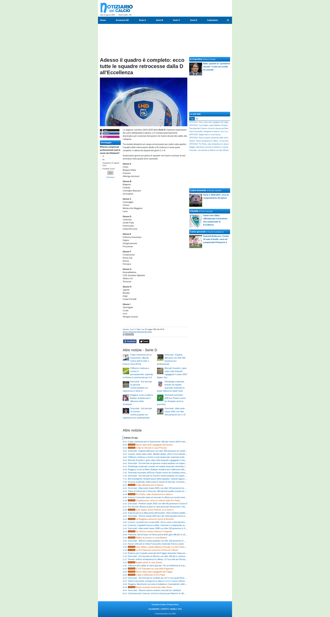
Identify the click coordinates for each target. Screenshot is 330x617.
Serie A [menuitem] (142, 20)
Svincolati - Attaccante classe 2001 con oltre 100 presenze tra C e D (175, 411)
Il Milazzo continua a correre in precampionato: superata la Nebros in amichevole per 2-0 (168, 457)
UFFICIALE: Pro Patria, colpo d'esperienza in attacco (209, 144)
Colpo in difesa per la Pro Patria (147, 575)
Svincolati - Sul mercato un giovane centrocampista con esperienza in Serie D (163, 463)
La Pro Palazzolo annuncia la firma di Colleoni (153, 550)
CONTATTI (165, 609)
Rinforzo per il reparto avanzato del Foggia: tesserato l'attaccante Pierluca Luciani (165, 553)
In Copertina (196, 59)
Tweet (145, 341)
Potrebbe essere (108, 169)
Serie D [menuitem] (193, 20)
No (103, 160)
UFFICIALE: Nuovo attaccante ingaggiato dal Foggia (208, 122)
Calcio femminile (198, 190)
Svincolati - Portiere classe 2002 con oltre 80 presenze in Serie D (157, 504)
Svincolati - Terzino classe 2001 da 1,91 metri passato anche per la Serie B (162, 516)
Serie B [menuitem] (159, 20)
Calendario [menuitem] (212, 20)
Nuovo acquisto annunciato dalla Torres (150, 587)
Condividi (130, 341)
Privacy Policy (173, 605)
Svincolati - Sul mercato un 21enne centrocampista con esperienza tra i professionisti (166, 476)
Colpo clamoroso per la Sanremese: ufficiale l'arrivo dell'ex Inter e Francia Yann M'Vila (167, 442)
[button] (110, 173)
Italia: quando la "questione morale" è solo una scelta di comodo (216, 66)
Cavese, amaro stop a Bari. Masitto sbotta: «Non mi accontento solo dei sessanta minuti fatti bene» (173, 454)
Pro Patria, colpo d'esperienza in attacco (151, 494)
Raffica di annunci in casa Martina (148, 538)
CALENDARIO (153, 609)
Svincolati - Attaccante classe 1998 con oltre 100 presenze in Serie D (159, 528)
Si (103, 156)
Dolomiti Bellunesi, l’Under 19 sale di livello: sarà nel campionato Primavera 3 (216, 239)
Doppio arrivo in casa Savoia (145, 562)
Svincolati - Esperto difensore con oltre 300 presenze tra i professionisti (160, 451)
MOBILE (173, 609)
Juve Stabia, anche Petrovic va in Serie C (151, 510)
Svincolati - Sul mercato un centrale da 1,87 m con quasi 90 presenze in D (161, 578)
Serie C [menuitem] (176, 20)
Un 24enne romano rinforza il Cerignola (150, 531)
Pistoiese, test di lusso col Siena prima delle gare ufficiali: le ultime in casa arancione (166, 534)
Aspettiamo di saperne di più (110, 164)
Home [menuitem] (103, 20)
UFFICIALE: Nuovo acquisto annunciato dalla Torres (208, 138)
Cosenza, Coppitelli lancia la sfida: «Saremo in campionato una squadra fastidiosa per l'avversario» (173, 525)
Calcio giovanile (198, 232)
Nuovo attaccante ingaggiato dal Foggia (150, 572)
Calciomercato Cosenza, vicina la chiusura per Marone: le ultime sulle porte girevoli (166, 593)
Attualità (194, 211)
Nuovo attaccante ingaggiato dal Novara (151, 445)
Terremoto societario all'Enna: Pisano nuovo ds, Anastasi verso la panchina (162, 473)
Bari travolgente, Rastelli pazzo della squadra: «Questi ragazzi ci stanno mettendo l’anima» (169, 479)
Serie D (132, 329)
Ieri (197, 119)
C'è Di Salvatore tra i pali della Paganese (151, 569)
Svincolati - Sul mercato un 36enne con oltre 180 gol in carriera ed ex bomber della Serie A (169, 556)
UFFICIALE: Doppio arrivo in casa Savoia (204, 135)
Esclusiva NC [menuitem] (122, 20)
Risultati (110, 177)
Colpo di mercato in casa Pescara (148, 448)
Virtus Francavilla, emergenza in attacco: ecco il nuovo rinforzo (156, 581)
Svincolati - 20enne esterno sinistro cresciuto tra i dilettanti (154, 590)
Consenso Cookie (159, 605)
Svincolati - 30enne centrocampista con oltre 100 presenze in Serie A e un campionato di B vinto (171, 541)
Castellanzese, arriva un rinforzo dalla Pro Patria (154, 500)
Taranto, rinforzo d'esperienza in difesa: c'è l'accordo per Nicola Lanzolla (161, 559)
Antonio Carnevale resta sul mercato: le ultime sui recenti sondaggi (158, 497)
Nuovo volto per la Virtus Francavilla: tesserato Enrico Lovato (156, 544)
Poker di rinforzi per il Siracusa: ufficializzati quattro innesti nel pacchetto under (164, 491)
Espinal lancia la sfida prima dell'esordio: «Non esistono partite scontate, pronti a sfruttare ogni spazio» (174, 513)
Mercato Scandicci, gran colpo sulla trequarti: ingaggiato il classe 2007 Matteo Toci (165, 460)
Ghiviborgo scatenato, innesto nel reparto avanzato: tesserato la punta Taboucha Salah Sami (170, 466)
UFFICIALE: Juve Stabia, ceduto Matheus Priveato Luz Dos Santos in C (216, 125)
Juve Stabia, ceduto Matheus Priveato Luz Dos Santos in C (159, 547)
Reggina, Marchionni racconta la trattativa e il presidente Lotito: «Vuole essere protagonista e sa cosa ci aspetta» (179, 584)
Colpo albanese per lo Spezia (146, 485)
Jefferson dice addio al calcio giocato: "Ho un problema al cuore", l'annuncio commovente (168, 565)
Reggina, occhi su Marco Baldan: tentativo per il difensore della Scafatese (161, 469)
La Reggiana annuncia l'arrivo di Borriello (151, 519)
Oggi (192, 119)
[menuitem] (228, 20)
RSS (180, 609)
